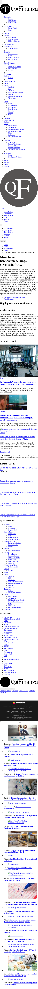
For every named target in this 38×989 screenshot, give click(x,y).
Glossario (7, 118)
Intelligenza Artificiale (15, 157)
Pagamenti (7, 623)
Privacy (22, 711)
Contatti (6, 166)
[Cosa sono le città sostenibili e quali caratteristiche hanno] (21, 864)
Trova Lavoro (12, 37)
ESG (9, 89)
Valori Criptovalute (14, 148)
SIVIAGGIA (25, 706)
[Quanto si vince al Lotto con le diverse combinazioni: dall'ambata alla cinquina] (21, 891)
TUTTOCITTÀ (15, 706)
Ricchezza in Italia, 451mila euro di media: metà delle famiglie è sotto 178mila (17, 438)
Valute (10, 114)
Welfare (6, 634)
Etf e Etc (11, 111)
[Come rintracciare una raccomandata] (21, 803)
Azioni (10, 103)
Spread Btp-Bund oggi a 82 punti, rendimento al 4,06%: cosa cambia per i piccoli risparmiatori (16, 417)
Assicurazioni (12, 126)
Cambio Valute (13, 146)
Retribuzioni (12, 559)
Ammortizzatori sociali (11, 639)
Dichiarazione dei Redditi (16, 129)
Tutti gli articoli (5, 452)
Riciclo (10, 94)
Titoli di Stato (12, 109)
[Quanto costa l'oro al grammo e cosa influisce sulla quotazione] (21, 812)
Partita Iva (11, 135)
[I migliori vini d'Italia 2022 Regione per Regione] (21, 926)
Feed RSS (32, 691)
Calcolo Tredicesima (14, 144)
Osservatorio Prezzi (10, 81)
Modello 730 (8, 667)
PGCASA (34, 705)
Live (1, 378)
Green (6, 85)
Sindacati (7, 646)
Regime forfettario (14, 539)
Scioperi (10, 70)
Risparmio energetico (15, 96)
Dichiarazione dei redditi (12, 619)
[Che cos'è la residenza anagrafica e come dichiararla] (21, 979)
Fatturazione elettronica (11, 659)
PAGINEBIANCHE (7, 706)
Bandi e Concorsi (13, 39)
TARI (6, 669)
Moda (10, 56)
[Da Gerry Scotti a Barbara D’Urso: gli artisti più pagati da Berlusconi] (21, 945)
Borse (6, 102)
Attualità (7, 162)
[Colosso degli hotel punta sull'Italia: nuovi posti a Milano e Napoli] (21, 839)
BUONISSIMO (16, 708)
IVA (5, 641)
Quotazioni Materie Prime (16, 149)
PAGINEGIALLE (15, 705)
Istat (5, 656)
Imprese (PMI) (12, 22)
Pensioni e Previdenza (15, 137)
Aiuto (25, 712)
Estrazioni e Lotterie (14, 67)
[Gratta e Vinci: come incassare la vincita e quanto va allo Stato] (21, 770)
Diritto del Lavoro (14, 41)
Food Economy (13, 54)
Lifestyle (7, 52)
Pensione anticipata (14, 550)
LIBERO (4, 705)
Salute (6, 160)
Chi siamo (7, 711)
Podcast (6, 122)
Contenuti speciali (5, 691)
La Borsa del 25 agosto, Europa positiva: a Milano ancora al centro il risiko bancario (18, 383)
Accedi (3, 241)
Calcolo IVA (12, 142)
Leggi (10, 30)
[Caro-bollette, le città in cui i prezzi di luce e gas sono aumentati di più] (21, 962)
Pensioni (7, 33)
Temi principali (9, 670)
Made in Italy (8, 635)
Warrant (10, 113)
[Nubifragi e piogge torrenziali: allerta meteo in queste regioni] (21, 874)
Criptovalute (12, 127)
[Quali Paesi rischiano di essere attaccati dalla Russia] (21, 855)
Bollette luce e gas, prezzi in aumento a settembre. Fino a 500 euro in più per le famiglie (18, 493)
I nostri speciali (9, 120)
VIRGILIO (8, 705)
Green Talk (11, 91)
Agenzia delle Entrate (11, 628)
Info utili (7, 65)
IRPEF (6, 645)
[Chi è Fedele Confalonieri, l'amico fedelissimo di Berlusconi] (21, 822)
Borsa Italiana (12, 105)
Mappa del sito (23, 691)
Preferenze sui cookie (16, 712)
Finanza (10, 19)
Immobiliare (8, 46)
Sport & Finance (9, 63)
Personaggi (7, 74)
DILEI (20, 706)
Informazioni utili (9, 541)
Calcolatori (7, 140)
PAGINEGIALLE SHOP (25, 705)
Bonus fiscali (12, 534)
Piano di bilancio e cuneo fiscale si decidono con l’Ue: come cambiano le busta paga (17, 515)
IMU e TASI (8, 654)
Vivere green (12, 98)
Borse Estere (12, 107)
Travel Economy (13, 57)
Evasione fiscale (13, 537)
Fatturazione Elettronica (15, 131)
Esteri (6, 83)
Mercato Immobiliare (10, 565)
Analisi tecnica (8, 299)
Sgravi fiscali (8, 632)
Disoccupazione (13, 561)
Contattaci (15, 691)
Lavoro (6, 35)
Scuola (6, 624)
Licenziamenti (8, 643)
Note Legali (15, 711)
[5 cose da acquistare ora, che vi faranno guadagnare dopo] (21, 760)
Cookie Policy (29, 711)
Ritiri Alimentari (13, 68)
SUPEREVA (23, 708)
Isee (5, 661)
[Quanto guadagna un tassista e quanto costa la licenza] (21, 908)
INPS (6, 621)
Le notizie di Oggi (10, 672)
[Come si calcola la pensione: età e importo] (21, 751)
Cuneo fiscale (8, 663)
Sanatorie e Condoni (10, 637)
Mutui (10, 133)
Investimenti (12, 21)
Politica (6, 76)
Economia (7, 17)
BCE (5, 650)
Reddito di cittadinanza (11, 626)
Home (6, 245)
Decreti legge (8, 617)
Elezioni (10, 78)
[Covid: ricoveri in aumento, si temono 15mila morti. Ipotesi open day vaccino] (21, 916)
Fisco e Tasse (8, 26)
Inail (5, 665)
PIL (5, 657)
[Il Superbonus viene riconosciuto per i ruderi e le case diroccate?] (21, 936)
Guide (6, 124)
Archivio (3, 692)
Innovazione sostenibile (15, 92)
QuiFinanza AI (9, 45)
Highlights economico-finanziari (14, 297)
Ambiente (11, 87)
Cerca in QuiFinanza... (7, 689)
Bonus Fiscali (12, 28)
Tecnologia (7, 153)
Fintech (10, 155)
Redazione (7, 609)
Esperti (6, 164)
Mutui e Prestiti (13, 48)
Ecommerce (8, 630)
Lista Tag (7, 674)
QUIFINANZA (32, 706)
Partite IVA (11, 563)
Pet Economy (12, 59)
